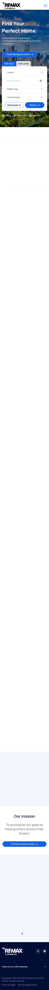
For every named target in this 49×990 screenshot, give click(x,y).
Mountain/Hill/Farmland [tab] (25, 198)
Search (33, 105)
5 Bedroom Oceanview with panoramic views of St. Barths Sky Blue (23, 298)
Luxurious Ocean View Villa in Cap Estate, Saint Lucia (24, 234)
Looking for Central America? (23, 174)
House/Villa (22, 115)
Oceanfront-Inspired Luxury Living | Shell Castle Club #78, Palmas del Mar (24, 661)
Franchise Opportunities (18, 54)
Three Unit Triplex (13, 547)
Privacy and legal (8, 985)
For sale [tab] (9, 63)
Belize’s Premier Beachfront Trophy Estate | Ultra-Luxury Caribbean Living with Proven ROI (23, 487)
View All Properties (23, 744)
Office (8, 115)
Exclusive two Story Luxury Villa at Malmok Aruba (21, 358)
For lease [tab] (23, 63)
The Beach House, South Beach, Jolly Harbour (22, 716)
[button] (3, 164)
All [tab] (6, 198)
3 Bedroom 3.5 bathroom (16, 420)
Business (37, 115)
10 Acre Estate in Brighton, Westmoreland (24, 607)
